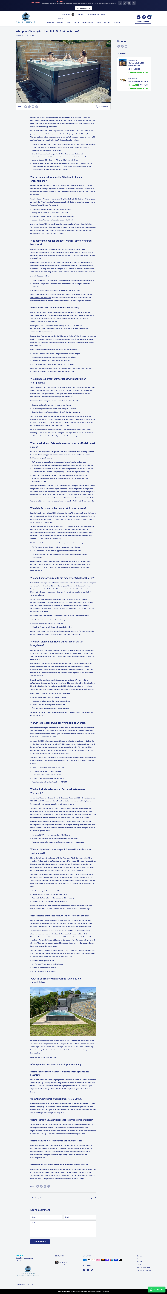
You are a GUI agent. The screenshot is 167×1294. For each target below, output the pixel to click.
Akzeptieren (106, 1291)
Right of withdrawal (143, 1267)
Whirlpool (50, 22)
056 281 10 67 (82, 14)
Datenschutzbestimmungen (94, 1291)
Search (139, 1256)
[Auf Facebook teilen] (25, 106)
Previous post (36, 1198)
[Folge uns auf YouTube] (126, 46)
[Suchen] (108, 18)
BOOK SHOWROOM (143, 22)
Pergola (68, 22)
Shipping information (144, 1270)
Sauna (77, 22)
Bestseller (116, 22)
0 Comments (103, 106)
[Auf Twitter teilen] (33, 106)
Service (98, 22)
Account (144, 17)
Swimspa (60, 22)
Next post (91, 1198)
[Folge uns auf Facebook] (118, 46)
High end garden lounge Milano (138, 81)
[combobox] (139, 17)
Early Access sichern (82, 8)
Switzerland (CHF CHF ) (23, 1284)
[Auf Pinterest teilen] (29, 106)
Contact (107, 22)
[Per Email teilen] (36, 106)
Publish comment (40, 1241)
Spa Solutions (132, 60)
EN (138, 17)
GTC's (139, 1264)
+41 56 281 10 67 (64, 1262)
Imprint (139, 1262)
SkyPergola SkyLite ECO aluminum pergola (136, 64)
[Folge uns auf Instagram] (122, 46)
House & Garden (87, 22)
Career (139, 1259)
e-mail (63, 1265)
